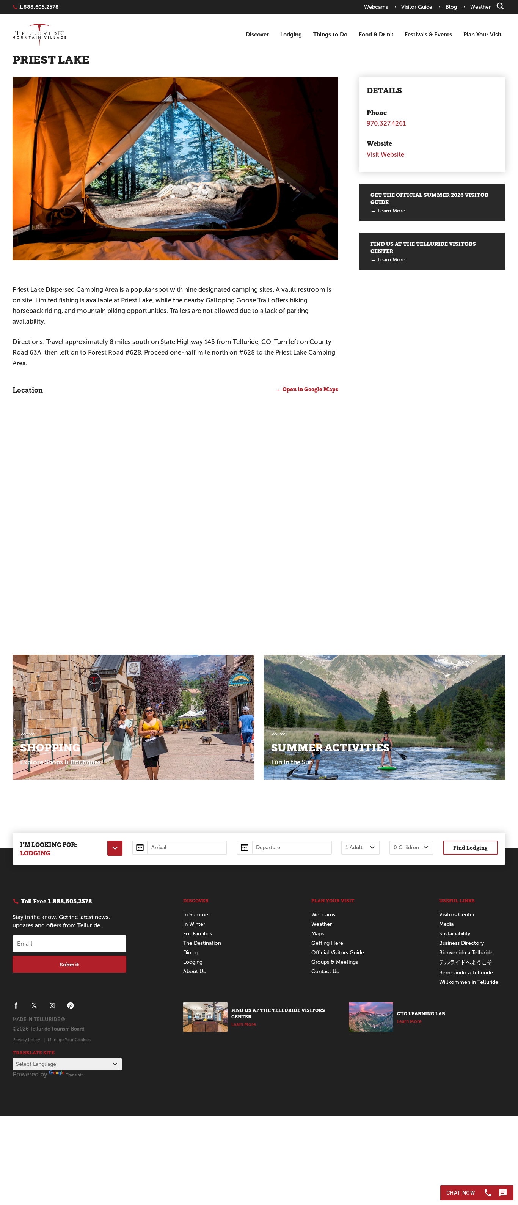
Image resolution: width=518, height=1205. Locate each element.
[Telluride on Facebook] (16, 1005)
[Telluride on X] (34, 1005)
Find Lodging (470, 847)
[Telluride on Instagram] (52, 1005)
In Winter (194, 924)
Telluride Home (39, 35)
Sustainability (454, 933)
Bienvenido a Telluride (466, 952)
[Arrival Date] (179, 848)
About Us (194, 971)
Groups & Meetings (334, 962)
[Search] (500, 6)
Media (446, 924)
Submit (69, 964)
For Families (197, 933)
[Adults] (360, 848)
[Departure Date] (284, 848)
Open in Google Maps (310, 389)
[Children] (411, 848)
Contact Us (325, 971)
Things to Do (330, 34)
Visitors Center (457, 914)
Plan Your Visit (482, 34)
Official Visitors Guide (337, 952)
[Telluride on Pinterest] (70, 1005)
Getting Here (327, 943)
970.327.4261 (386, 123)
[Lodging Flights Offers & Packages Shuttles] (114, 848)
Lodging (291, 34)
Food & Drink (376, 34)
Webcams (323, 914)
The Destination (202, 943)
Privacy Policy (26, 1039)
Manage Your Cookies (69, 1039)
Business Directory (461, 943)
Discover (257, 34)
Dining (190, 952)
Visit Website (385, 154)
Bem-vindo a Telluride (466, 973)
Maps (317, 933)
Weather (321, 924)
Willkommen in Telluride (468, 982)
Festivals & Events (428, 34)
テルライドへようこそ (465, 962)
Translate (75, 1075)
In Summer (196, 914)
